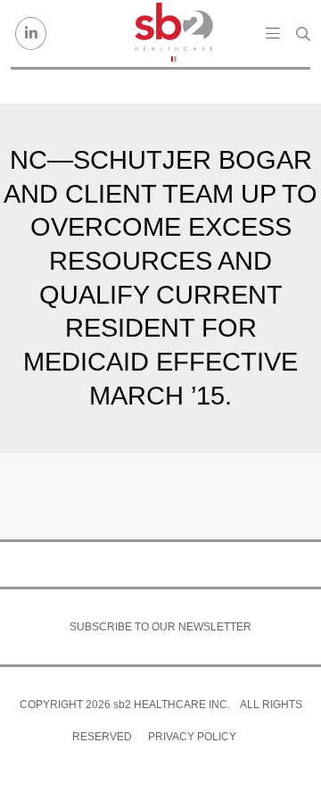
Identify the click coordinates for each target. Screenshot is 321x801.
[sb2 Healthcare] (173, 33)
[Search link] (303, 34)
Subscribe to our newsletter (160, 627)
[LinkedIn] (30, 33)
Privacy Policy (192, 736)
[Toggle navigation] (273, 33)
